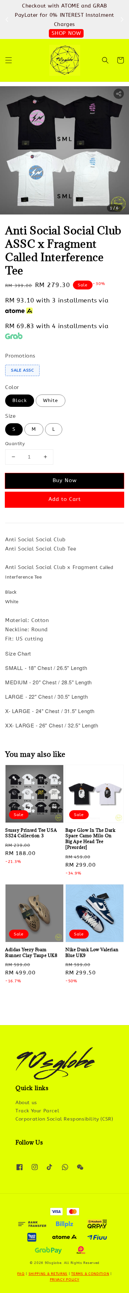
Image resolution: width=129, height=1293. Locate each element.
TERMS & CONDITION (90, 1274)
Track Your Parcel (37, 1111)
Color (12, 387)
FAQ (20, 1274)
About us (26, 1102)
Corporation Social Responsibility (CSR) (64, 1119)
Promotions (20, 356)
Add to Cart (65, 499)
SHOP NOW (66, 33)
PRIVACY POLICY (64, 1280)
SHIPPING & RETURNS (48, 1274)
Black (19, 400)
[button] (8, 60)
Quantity (15, 443)
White (50, 400)
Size (10, 416)
